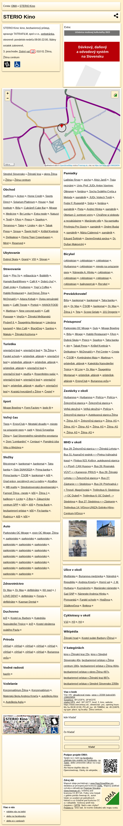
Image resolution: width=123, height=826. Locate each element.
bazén (6, 674)
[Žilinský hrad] (77, 536)
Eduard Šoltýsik (73, 238)
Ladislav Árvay (72, 179)
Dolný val (26, 51)
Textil (9, 219)
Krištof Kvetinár (49, 231)
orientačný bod (11, 350)
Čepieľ (48, 391)
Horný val (104, 582)
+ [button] (8, 93)
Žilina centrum (22, 180)
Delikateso (12, 237)
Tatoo (21, 225)
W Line (79, 369)
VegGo (21, 316)
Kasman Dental (27, 601)
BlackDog (36, 328)
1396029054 (69, 697)
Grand (25, 259)
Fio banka (42, 510)
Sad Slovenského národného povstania (35, 435)
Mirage (53, 208)
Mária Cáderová (89, 232)
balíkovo (8, 499)
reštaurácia (30, 275)
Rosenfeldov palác (45, 374)
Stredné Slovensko (14, 174)
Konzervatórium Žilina (15, 690)
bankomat (24, 463)
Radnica (8, 516)
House (42, 202)
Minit (6, 243)
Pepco (28, 219)
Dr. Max (7, 590)
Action (20, 196)
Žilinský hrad (71, 638)
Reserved (17, 243)
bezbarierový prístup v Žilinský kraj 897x (86, 677)
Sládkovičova (71, 605)
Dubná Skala (10, 259)
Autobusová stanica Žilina (103, 415)
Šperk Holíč (31, 231)
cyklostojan (70, 260)
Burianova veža (100, 381)
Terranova (9, 225)
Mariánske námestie (105, 588)
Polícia (100, 397)
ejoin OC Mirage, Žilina (45, 533)
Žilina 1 (43, 493)
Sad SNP (69, 593)
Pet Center (102, 351)
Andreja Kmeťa (87, 582)
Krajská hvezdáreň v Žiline (26, 391)
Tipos (6, 424)
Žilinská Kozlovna (25, 334)
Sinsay (17, 231)
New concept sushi (30, 310)
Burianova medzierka (91, 576)
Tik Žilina (49, 350)
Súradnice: (69, 700)
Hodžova (105, 599)
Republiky (69, 582)
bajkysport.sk (87, 284)
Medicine (11, 213)
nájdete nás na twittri (16, 811)
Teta (78, 312)
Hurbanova (70, 266)
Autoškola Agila (15, 702)
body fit (47, 407)
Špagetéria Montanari (30, 322)
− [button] (8, 98)
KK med (47, 590)
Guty (5, 275)
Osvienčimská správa (97, 238)
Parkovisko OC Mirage (16, 533)
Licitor (19, 499)
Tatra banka (108, 300)
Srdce (90, 203)
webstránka (47, 34)
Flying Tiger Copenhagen (35, 237)
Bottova (86, 605)
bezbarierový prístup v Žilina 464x (99, 666)
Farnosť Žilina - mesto (15, 493)
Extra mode (40, 213)
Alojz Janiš (100, 179)
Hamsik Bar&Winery (14, 281)
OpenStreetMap (66, 165)
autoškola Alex (49, 696)
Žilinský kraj (34, 174)
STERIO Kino (27, 6)
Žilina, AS (72, 420)
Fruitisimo (24, 287)
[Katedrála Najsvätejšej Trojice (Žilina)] (77, 556)
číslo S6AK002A (23, 469)
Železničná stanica (74, 403)
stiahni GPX (69, 702)
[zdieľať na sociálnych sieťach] (116, 15)
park (29, 430)
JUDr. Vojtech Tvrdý (100, 197)
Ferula (40, 596)
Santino (49, 328)
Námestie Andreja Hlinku (92, 593)
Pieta (80, 209)
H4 (80, 622)
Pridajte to (68, 808)
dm (40, 225)
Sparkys (40, 219)
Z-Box (29, 499)
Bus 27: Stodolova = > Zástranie (97, 501)
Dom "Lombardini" (16, 441)
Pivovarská (70, 599)
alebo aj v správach (15, 821)
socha (87, 179)
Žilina (8, 180)
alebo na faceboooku (16, 816)
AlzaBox (52, 481)
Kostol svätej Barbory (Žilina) (98, 638)
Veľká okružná (72, 409)
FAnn (18, 219)
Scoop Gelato (91, 312)
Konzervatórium (40, 690)
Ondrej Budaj (111, 226)
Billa (17, 208)
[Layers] (114, 94)
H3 (73, 622)
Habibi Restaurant (13, 293)
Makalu (7, 334)
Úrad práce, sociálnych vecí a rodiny (23, 481)
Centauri (35, 441)
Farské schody (11, 356)
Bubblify (44, 275)
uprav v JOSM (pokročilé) (103, 695)
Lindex (31, 225)
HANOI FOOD (50, 305)
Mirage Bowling (12, 407)
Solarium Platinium (24, 202)
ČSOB (24, 475)
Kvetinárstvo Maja (87, 357)
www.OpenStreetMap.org (101, 783)
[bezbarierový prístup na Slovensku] (18, 64)
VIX (34, 259)
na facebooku (86, 758)
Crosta (115, 351)
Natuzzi (54, 213)
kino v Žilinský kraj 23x (77, 654)
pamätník (81, 197)
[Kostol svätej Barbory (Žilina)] (105, 536)
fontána (81, 191)
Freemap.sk (83, 165)
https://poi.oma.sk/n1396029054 (107, 165)
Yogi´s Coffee (41, 287)
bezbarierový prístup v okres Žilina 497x (86, 672)
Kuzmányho (84, 588)
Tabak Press (80, 345)
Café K (33, 281)
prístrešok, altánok (33, 356)
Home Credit (35, 196)
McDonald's (10, 299)
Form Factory (31, 407)
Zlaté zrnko (9, 287)
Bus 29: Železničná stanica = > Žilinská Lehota (90, 448)
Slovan (43, 259)
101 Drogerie (110, 312)
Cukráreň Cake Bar (35, 208)
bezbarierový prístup (14, 510)
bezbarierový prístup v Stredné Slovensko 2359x (91, 683)
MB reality (11, 487)
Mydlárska (69, 576)
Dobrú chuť (47, 281)
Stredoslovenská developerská (38, 487)
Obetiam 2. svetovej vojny (78, 215)
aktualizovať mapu (81, 695)
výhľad (7, 646)
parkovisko (12, 538)
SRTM (77, 805)
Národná (111, 576)
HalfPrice (8, 196)
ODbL (99, 786)
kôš (48, 475)
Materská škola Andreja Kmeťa (20, 696)
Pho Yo (16, 275)
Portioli (35, 305)
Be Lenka (25, 213)
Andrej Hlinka (94, 209)
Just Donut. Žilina (37, 293)
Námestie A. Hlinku (83, 272)
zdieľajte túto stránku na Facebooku (80, 760)
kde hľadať (70, 717)
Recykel (102, 284)
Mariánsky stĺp (93, 220)
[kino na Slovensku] (8, 64)
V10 (66, 622)
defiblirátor (33, 590)
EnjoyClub (19, 424)
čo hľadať (69, 732)
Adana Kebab (28, 299)
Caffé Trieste (20, 305)
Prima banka (43, 469)
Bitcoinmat (9, 463)
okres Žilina (50, 174)
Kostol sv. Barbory (21, 618)
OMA (14, 6)
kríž (5, 618)
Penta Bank (43, 504)
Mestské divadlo (37, 424)
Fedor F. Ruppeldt (74, 203)
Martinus (11, 310)
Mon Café (21, 328)
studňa (27, 374)
